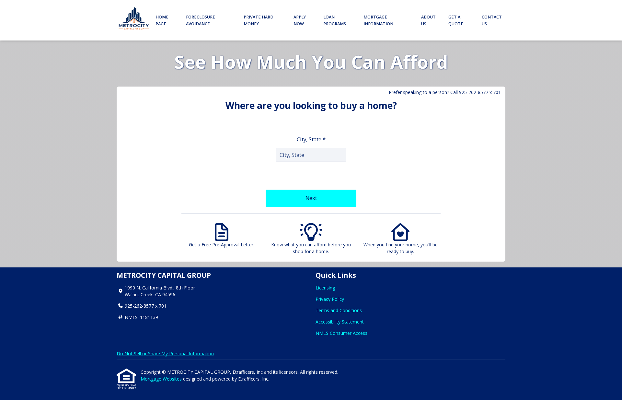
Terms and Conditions (339, 310)
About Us (428, 20)
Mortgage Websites (162, 379)
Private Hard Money (258, 20)
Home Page (162, 20)
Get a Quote (455, 20)
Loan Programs (334, 20)
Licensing (325, 288)
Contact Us (492, 20)
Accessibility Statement (340, 322)
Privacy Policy (330, 299)
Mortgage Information (378, 20)
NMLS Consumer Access (341, 333)
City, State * (311, 139)
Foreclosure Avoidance (200, 20)
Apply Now (300, 20)
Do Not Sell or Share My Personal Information (165, 353)
